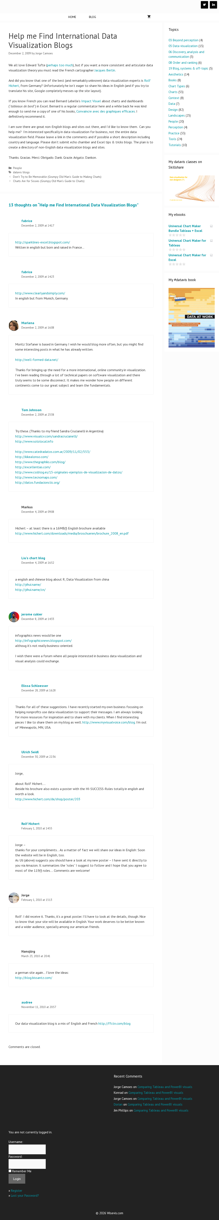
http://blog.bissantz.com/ (33, 977)
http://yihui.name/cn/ (30, 589)
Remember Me (21, 1171)
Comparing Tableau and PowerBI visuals (165, 1087)
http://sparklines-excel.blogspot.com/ (42, 242)
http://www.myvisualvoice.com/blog (108, 722)
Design (173, 110)
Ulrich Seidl (30, 752)
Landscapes (177, 115)
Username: (16, 1142)
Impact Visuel (91, 101)
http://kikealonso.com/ (31, 457)
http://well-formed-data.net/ (36, 359)
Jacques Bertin (105, 70)
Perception (176, 127)
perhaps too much (60, 65)
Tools (172, 139)
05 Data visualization (183, 46)
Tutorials (175, 145)
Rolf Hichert (30, 823)
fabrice (26, 221)
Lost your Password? (25, 1195)
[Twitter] (204, 5)
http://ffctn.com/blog (114, 1023)
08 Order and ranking (183, 63)
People (17, 168)
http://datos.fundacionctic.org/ (37, 482)
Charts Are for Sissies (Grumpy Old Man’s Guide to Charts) (48, 181)
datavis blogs (21, 172)
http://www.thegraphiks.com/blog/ (40, 462)
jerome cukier (31, 614)
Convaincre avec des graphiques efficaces (105, 111)
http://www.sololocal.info (34, 441)
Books (173, 80)
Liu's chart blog (33, 558)
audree (26, 1002)
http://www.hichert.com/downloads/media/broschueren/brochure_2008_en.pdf (72, 533)
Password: (15, 1157)
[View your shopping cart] (149, 17)
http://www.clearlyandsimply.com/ (40, 293)
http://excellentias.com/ (33, 467)
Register (16, 1191)
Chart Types (177, 86)
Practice (174, 133)
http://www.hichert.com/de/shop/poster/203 (47, 799)
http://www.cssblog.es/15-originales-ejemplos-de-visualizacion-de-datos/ (68, 472)
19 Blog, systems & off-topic (188, 68)
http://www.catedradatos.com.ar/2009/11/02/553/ (52, 451)
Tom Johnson (31, 410)
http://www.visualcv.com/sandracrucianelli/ (46, 436)
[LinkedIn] (213, 5)
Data (172, 104)
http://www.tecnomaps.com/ (36, 477)
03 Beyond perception (183, 40)
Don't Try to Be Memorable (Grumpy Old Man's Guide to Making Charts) (57, 177)
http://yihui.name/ (28, 584)
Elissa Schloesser (34, 685)
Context (174, 98)
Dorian (118, 1104)
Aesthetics (176, 74)
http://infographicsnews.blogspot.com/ (43, 640)
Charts (173, 92)
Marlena (27, 323)
